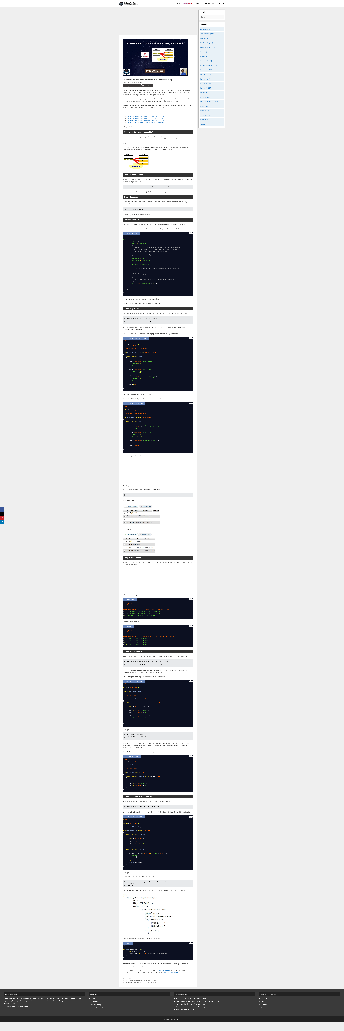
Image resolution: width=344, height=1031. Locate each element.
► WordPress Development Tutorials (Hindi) (189, 1004)
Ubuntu (203, 120)
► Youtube (263, 998)
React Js (203, 111)
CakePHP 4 (128, 979)
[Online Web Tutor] (129, 4)
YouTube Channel (164, 970)
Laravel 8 (203, 83)
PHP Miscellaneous (207, 101)
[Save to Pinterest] (2, 518)
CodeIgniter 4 (187, 3)
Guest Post (204, 61)
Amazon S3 (204, 29)
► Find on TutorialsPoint (97, 1008)
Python (202, 106)
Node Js (203, 97)
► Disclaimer (93, 1011)
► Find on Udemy (95, 1005)
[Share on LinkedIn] (2, 522)
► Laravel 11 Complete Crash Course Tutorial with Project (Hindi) (196, 1001)
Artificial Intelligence (207, 34)
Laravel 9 (203, 88)
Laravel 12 (204, 79)
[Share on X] (2, 514)
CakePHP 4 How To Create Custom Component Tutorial (141, 982)
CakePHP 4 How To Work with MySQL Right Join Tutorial (145, 120)
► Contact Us (93, 1002)
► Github (262, 1002)
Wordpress (204, 124)
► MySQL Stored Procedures (184, 1009)
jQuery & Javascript (207, 65)
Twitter (165, 972)
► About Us (93, 998)
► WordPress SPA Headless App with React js (189, 1007)
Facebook (174, 972)
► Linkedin (263, 1011)
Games (202, 56)
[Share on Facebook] (2, 509)
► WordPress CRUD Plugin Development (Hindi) (190, 998)
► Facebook (263, 1005)
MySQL (202, 92)
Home (179, 3)
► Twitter (262, 1008)
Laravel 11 (204, 74)
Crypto (202, 52)
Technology (204, 115)
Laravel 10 (204, 70)
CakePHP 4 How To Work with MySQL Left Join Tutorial (145, 118)
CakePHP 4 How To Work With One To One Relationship (145, 123)
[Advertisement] (158, 22)
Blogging (203, 38)
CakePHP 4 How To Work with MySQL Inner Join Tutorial (145, 116)
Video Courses (209, 3)
